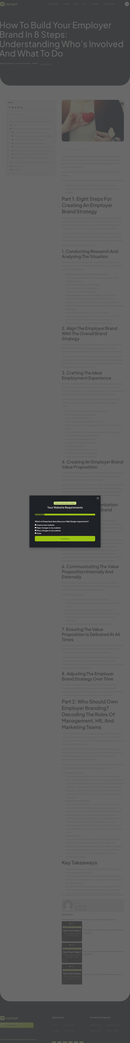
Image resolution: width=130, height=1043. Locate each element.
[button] (98, 498)
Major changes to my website (48, 528)
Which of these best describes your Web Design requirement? (62, 522)
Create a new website (45, 525)
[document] (65, 521)
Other (38, 533)
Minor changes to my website (48, 530)
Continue (65, 538)
